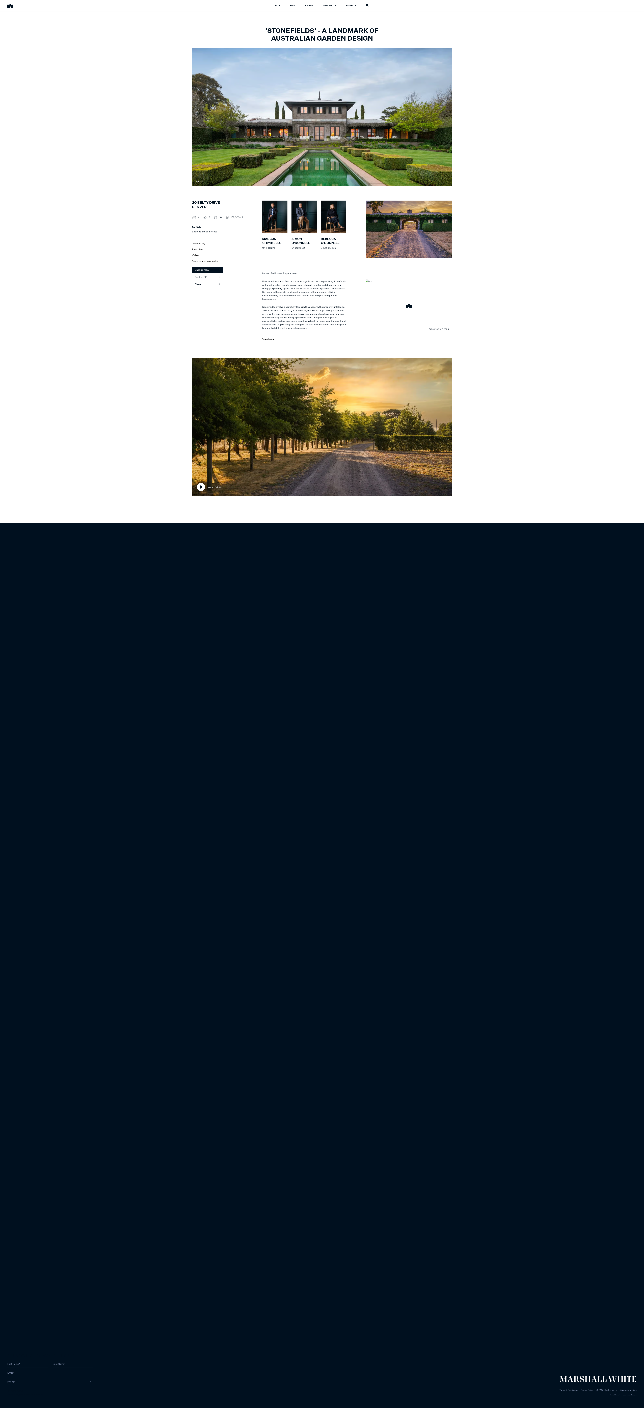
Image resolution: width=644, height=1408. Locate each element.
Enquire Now (202, 269)
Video (195, 255)
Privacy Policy (587, 1390)
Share (198, 284)
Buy (277, 6)
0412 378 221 (298, 247)
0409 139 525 (328, 247)
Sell (293, 6)
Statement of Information (205, 261)
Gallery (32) (198, 243)
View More (268, 339)
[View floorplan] (446, 181)
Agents (351, 6)
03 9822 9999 (15, 1391)
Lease (309, 6)
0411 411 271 (268, 247)
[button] (409, 306)
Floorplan (197, 249)
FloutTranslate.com (629, 1395)
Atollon (633, 1390)
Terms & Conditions (568, 1390)
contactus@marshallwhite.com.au (25, 1394)
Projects (330, 6)
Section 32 (201, 277)
